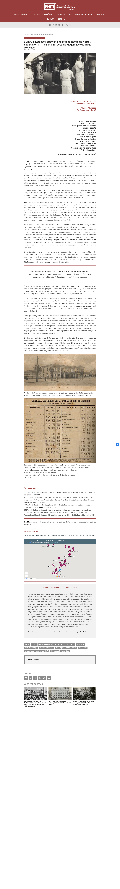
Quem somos (20, 14)
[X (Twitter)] (30, 678)
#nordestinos (71, 648)
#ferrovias (81, 644)
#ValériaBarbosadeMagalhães (57, 651)
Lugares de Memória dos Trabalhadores (42, 34)
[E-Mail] (49, 678)
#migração (60, 648)
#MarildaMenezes (46, 648)
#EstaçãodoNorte (45, 644)
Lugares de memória (42, 14)
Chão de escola (64, 14)
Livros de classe (83, 14)
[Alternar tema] (67, 25)
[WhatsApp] (35, 678)
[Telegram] (40, 678)
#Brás (27, 644)
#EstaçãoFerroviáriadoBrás (64, 644)
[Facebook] (44, 678)
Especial (62, 19)
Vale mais (101, 14)
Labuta (50, 19)
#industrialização (31, 648)
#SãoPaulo (83, 648)
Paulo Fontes (85, 632)
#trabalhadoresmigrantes (34, 651)
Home (26, 34)
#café (34, 644)
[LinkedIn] (26, 678)
